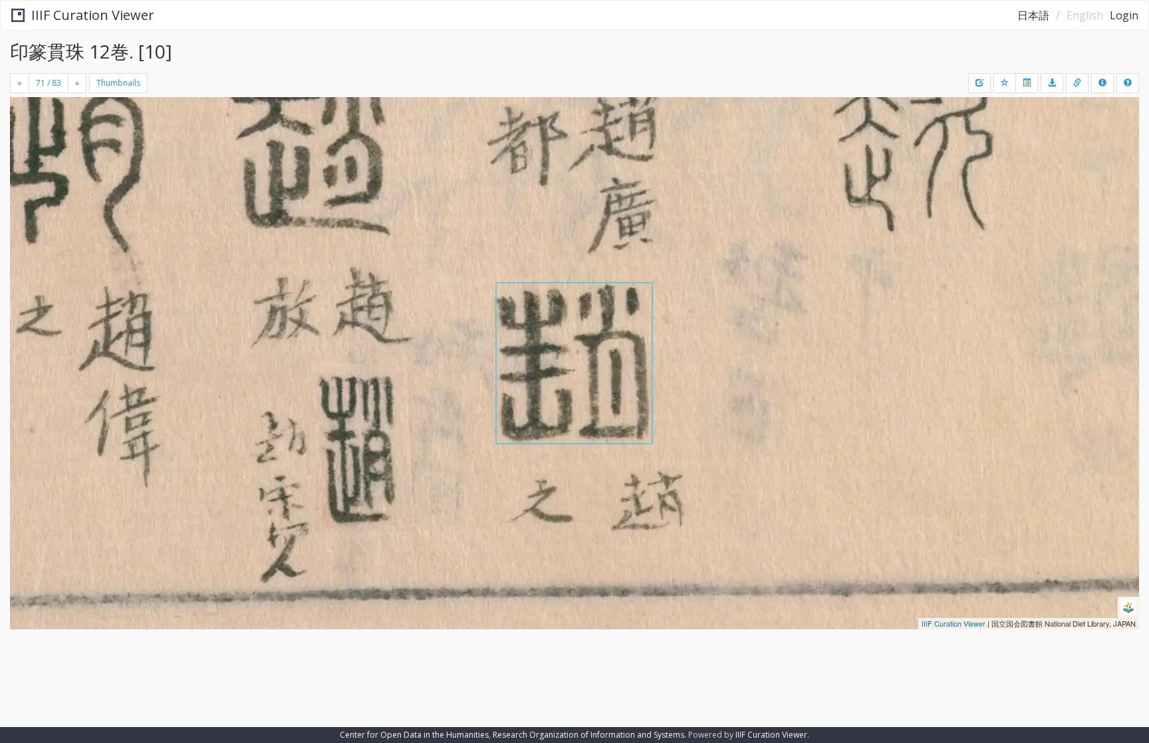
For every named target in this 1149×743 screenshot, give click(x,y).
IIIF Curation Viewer (92, 15)
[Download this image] (1052, 83)
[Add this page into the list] (1004, 83)
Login (1124, 15)
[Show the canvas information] (1077, 83)
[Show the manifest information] (1102, 83)
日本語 (1033, 15)
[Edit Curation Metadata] (979, 83)
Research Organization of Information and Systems (588, 734)
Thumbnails (118, 82)
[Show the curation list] (1026, 83)
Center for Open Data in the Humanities (414, 734)
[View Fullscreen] (25, 153)
